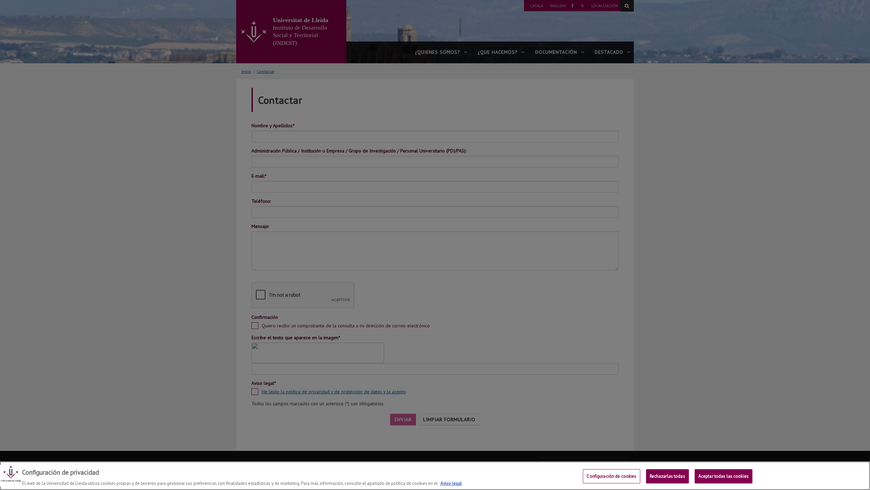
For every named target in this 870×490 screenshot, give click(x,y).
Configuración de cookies (611, 476)
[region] (435, 475)
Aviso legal (451, 483)
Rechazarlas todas (667, 476)
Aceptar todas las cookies (723, 476)
